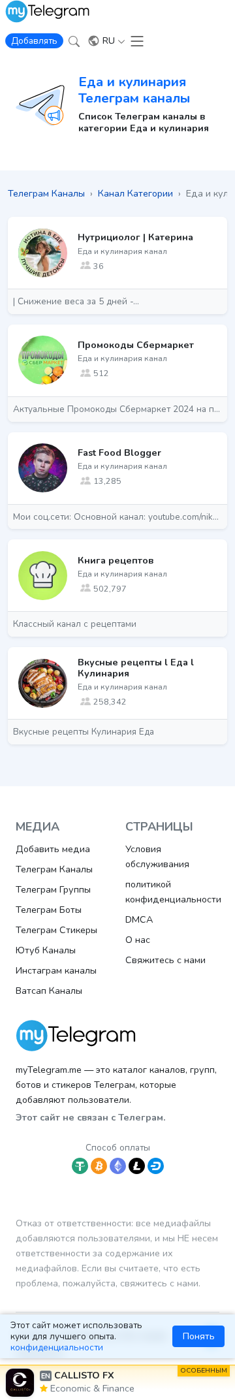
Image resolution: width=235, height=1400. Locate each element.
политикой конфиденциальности (173, 892)
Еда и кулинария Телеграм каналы (134, 89)
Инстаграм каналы (56, 970)
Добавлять (34, 41)
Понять (199, 1336)
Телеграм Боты (49, 909)
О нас (137, 939)
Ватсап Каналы (49, 990)
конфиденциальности (56, 1347)
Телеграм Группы (53, 889)
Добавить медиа (53, 848)
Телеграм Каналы (54, 869)
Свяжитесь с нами (165, 959)
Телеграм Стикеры (56, 929)
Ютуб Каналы (46, 950)
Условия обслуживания (157, 856)
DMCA (139, 919)
